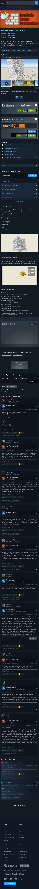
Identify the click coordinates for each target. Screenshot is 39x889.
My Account (22, 857)
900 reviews (16, 401)
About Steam (7, 828)
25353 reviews (18, 606)
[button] (4, 8)
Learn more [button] (32, 175)
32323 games (9, 606)
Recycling (21, 837)
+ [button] (35, 50)
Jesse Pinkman (10, 654)
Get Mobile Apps (10, 883)
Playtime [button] (14, 378)
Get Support (22, 854)
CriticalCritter (10, 507)
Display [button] (23, 378)
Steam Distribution (9, 837)
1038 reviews (16, 717)
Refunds (6, 860)
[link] (21, 110)
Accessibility (7, 851)
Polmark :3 (9, 440)
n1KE (7, 715)
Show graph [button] (32, 381)
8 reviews (15, 684)
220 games (8, 474)
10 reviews (16, 474)
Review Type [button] (5, 375)
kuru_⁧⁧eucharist (10, 400)
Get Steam (22, 848)
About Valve (22, 828)
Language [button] (28, 375)
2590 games (9, 541)
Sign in (3, 91)
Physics (30, 50)
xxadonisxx (9, 604)
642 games (8, 717)
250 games (8, 442)
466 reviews (9, 655)
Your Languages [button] (11, 386)
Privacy (6, 848)
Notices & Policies (9, 854)
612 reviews (17, 541)
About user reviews (6, 355)
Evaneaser (9, 682)
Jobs (20, 831)
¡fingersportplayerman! (12, 540)
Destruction (21, 50)
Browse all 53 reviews (19, 805)
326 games (8, 401)
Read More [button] (33, 639)
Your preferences (17, 355)
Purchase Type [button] (17, 375)
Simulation (5, 50)
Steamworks (7, 834)
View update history (7, 193)
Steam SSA (7, 831)
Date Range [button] (5, 378)
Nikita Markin (11, 33)
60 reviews (16, 508)
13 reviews (8, 576)
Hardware (21, 834)
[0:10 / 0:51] (19, 69)
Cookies (6, 857)
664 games (8, 508)
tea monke (9, 574)
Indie (13, 50)
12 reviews (16, 442)
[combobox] (20, 3)
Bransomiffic (9, 472)
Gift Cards (6, 840)
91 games (8, 684)
